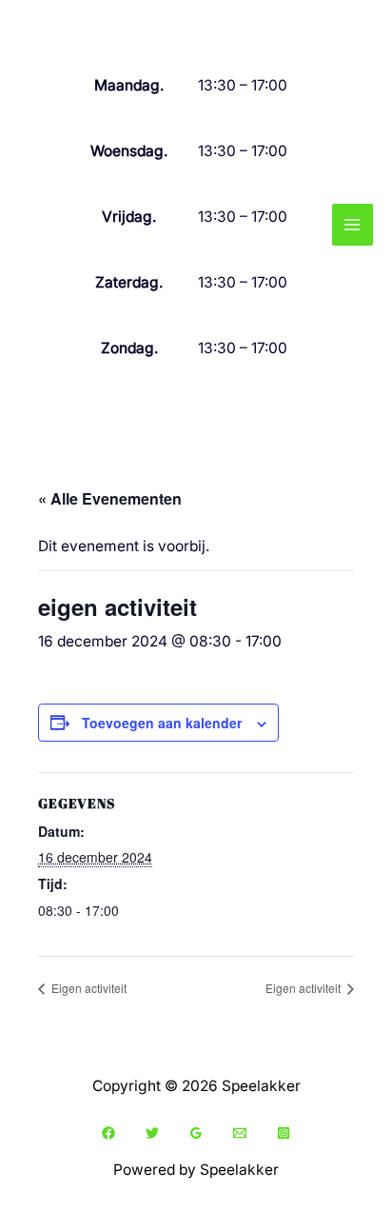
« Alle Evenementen (110, 498)
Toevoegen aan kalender (162, 722)
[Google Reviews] (196, 1133)
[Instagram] (283, 1133)
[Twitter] (152, 1133)
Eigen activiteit (88, 988)
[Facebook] (108, 1133)
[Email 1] (240, 1133)
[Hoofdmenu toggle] (352, 224)
